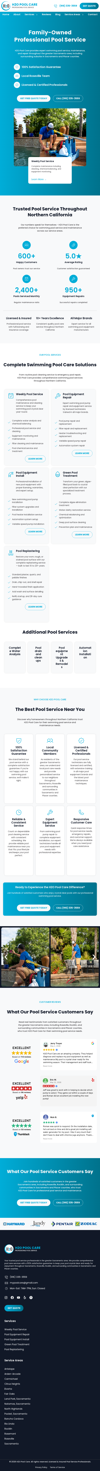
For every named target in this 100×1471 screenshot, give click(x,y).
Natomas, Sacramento (17, 1404)
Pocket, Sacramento (15, 1413)
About (16, 14)
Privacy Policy (41, 1467)
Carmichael (11, 1379)
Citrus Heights (12, 1384)
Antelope (9, 1369)
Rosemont (10, 1433)
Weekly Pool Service (15, 1329)
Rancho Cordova (13, 1418)
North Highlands (13, 1409)
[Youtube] (18, 1297)
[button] (6, 957)
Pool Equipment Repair (17, 1334)
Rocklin (8, 1428)
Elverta (8, 1389)
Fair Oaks (9, 1394)
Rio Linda (9, 1423)
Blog (57, 14)
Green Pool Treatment (16, 1344)
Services (29, 14)
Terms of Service (57, 1467)
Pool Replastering (14, 1349)
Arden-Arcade (12, 1374)
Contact (93, 14)
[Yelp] (24, 1297)
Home (5, 14)
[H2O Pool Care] (5, 5)
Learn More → (38, 179)
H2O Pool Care (24, 4)
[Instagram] (6, 1297)
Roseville (9, 1438)
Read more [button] (47, 1066)
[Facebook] (12, 1297)
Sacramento (11, 1443)
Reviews (46, 14)
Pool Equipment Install (16, 1339)
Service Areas (72, 14)
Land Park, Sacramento (17, 1399)
